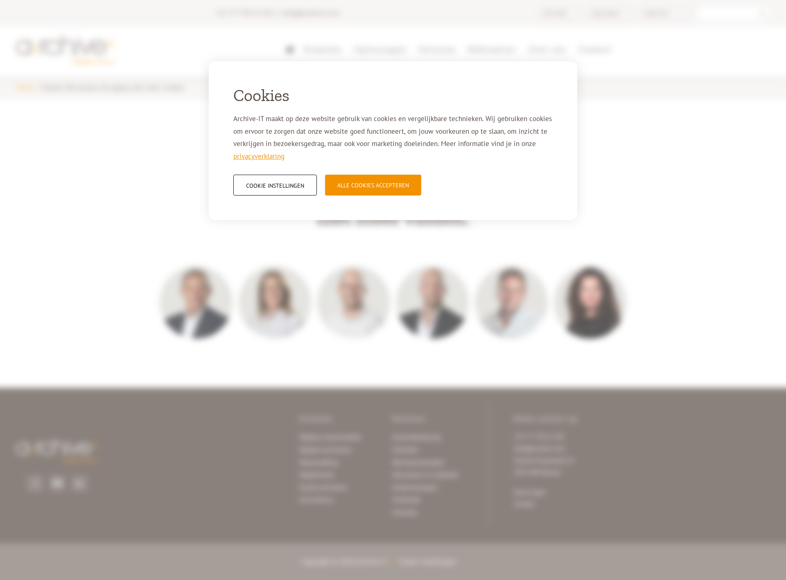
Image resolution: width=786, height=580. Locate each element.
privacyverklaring (259, 156)
